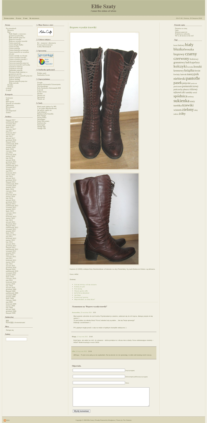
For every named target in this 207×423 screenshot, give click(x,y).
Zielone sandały (14, 79)
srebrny (191, 97)
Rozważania (10, 107)
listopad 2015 (10, 164)
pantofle (193, 78)
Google (39, 82)
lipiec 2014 (10, 189)
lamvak (183, 74)
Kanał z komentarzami (15, 322)
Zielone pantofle (14, 77)
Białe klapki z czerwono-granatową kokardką (17, 35)
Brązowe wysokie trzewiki (18, 41)
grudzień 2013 (11, 202)
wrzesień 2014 (11, 185)
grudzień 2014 (11, 180)
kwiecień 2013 (11, 216)
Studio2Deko (42, 117)
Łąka (177, 30)
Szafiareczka (41, 123)
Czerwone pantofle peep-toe (19, 63)
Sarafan (40, 93)
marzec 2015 (10, 175)
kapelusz (195, 62)
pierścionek (178, 87)
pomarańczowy (190, 86)
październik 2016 (12, 144)
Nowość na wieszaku (13, 103)
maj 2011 (9, 258)
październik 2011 (12, 249)
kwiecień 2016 (11, 155)
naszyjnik (193, 74)
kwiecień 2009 (11, 304)
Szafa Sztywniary (43, 121)
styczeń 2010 (10, 287)
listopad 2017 (10, 120)
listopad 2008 (10, 313)
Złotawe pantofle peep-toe (18, 81)
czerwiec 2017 (11, 129)
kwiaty (177, 74)
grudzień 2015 (11, 162)
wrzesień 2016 (11, 145)
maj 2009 (9, 302)
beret (176, 45)
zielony (188, 109)
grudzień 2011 (11, 246)
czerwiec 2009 (11, 300)
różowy (194, 89)
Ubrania (10, 87)
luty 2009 (9, 307)
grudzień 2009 (11, 289)
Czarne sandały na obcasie (18, 56)
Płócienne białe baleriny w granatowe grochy (18, 73)
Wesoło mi (41, 99)
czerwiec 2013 (11, 213)
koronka (190, 67)
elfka (73, 351)
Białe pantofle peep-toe (17, 37)
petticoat (194, 83)
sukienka (181, 100)
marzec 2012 (10, 240)
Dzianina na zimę (181, 28)
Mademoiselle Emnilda (45, 114)
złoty (196, 110)
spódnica (180, 96)
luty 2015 (9, 176)
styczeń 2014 (10, 200)
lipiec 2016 (10, 149)
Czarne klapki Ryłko (16, 45)
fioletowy (194, 59)
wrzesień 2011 (11, 251)
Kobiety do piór (79, 287)
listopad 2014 (10, 182)
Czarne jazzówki (14, 43)
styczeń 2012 (10, 244)
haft (187, 62)
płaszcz (186, 89)
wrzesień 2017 (11, 124)
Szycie (8, 109)
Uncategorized (11, 111)
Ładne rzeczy (42, 92)
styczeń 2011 (10, 266)
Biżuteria (10, 30)
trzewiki (188, 105)
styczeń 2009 (10, 309)
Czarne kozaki (14, 46)
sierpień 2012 (10, 231)
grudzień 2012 (11, 224)
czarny (191, 53)
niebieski (180, 78)
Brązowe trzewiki (15, 39)
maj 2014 (9, 193)
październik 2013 (12, 205)
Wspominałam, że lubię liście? (84, 299)
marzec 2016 (10, 156)
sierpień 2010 (10, 275)
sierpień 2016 (10, 147)
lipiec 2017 (10, 127)
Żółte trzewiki (14, 83)
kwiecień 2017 (11, 133)
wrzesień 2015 (11, 167)
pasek (178, 83)
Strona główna (9, 18)
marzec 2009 (10, 306)
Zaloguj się (10, 330)
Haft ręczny (10, 101)
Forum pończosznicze (45, 45)
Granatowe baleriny (16, 67)
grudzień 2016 (11, 140)
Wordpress (111, 420)
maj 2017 (9, 131)
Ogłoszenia (10, 105)
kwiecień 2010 (11, 282)
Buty (9, 32)
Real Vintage (41, 116)
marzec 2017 (10, 134)
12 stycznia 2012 (82, 336)
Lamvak (40, 90)
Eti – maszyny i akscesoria (46, 43)
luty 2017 (9, 136)
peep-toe (186, 83)
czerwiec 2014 (11, 191)
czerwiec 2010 (11, 278)
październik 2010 (12, 271)
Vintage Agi (41, 126)
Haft (7, 100)
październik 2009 (12, 293)
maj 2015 (9, 171)
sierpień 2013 (10, 209)
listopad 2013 (10, 204)
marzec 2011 (10, 262)
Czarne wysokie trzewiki (17, 57)
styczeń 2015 (10, 178)
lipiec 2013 (10, 211)
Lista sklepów (42, 112)
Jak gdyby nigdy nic (44, 110)
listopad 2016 (10, 142)
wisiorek (178, 110)
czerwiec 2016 (11, 151)
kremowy (179, 70)
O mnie (25, 18)
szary (192, 101)
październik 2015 (12, 165)
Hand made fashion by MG (46, 106)
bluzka (179, 49)
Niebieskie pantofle (15, 70)
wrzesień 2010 (11, 273)
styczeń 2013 (10, 222)
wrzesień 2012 (11, 229)
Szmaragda (41, 125)
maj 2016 (9, 153)
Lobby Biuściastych (44, 46)
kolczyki (180, 66)
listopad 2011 (10, 247)
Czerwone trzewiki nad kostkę (19, 65)
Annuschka (76, 312)
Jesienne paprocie (181, 32)
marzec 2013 (10, 218)
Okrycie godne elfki (81, 291)
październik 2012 (12, 227)
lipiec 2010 (10, 276)
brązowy (179, 54)
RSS (8, 420)
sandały (189, 92)
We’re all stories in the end (184, 36)
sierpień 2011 (10, 253)
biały (189, 44)
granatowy (179, 62)
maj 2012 (9, 236)
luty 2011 (9, 264)
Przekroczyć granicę (81, 297)
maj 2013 (9, 215)
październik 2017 (12, 122)
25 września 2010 (86, 312)
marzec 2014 (10, 196)
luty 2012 (9, 242)
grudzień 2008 (11, 311)
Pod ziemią (78, 289)
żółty (182, 113)
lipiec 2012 (10, 233)
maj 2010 (9, 280)
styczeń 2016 (10, 160)
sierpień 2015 (10, 169)
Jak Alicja (77, 295)
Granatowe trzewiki (16, 68)
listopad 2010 (10, 269)
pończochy (178, 89)
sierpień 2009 (10, 297)
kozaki (198, 66)
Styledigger (41, 119)
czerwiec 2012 (11, 235)
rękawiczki (179, 92)
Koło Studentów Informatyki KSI (49, 88)
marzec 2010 (10, 284)
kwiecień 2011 (11, 260)
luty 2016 (9, 158)
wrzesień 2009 (11, 295)
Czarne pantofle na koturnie (18, 50)
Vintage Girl (41, 128)
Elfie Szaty (103, 6)
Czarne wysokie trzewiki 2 (18, 59)
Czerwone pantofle (15, 61)
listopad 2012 (10, 226)
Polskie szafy (41, 73)
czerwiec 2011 (11, 256)
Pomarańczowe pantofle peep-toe (20, 76)
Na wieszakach (34, 18)
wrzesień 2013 (11, 207)
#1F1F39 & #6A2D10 (81, 293)
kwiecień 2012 (11, 238)
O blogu (18, 18)
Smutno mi (41, 95)
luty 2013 (9, 220)
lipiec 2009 (10, 298)
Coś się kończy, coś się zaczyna (85, 284)
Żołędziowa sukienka (182, 34)
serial (195, 92)
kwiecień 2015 (11, 173)
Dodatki (10, 85)
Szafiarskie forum (43, 75)
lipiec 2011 (10, 255)
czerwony (181, 58)
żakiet (176, 114)
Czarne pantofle (14, 48)
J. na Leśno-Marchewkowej (47, 108)
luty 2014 (9, 198)
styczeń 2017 (10, 138)
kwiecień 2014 (11, 195)
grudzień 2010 (11, 267)
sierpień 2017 (10, 125)
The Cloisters (127, 420)
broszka (189, 49)
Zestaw (8, 112)
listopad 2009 (10, 291)
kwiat (197, 70)
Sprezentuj (41, 97)
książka (189, 70)
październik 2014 (12, 184)
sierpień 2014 (10, 187)
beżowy (181, 45)
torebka (178, 105)
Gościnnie (9, 98)
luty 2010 (9, 286)
